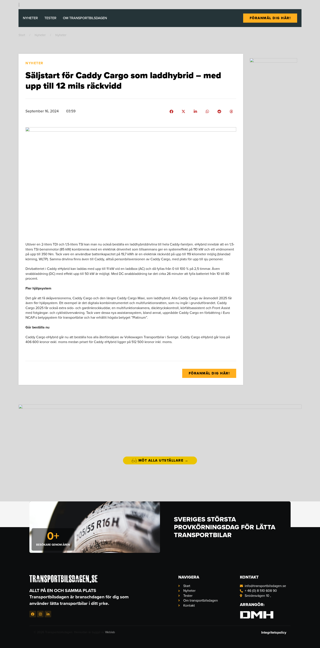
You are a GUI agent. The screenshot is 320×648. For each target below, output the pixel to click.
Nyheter (30, 17)
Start (22, 35)
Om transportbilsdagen (85, 17)
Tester (50, 17)
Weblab (110, 632)
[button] (171, 111)
